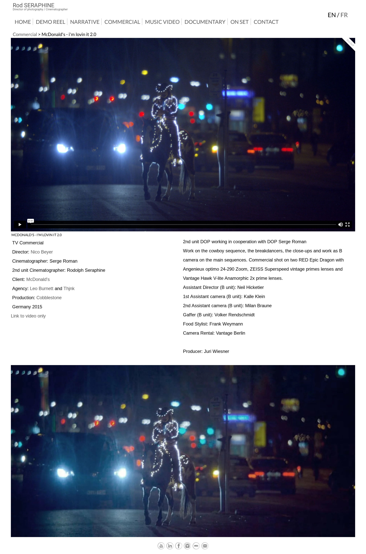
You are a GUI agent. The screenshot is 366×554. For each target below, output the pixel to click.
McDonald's (38, 279)
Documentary (205, 21)
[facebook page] (178, 548)
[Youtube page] (161, 548)
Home (23, 21)
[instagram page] (187, 548)
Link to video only (28, 315)
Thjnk (69, 288)
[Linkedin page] (170, 548)
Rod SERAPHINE (33, 5)
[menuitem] (23, 21)
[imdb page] (196, 548)
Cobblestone (49, 297)
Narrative (85, 21)
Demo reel (50, 21)
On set (239, 21)
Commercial (122, 21)
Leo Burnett (41, 288)
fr (344, 14)
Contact (266, 21)
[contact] (205, 548)
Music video (162, 21)
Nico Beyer (42, 251)
